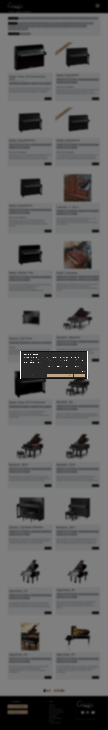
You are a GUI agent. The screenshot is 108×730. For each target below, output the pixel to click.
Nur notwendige (53, 375)
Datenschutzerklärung (28, 375)
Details (83, 371)
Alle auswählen (79, 375)
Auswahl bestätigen (66, 375)
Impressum (36, 375)
